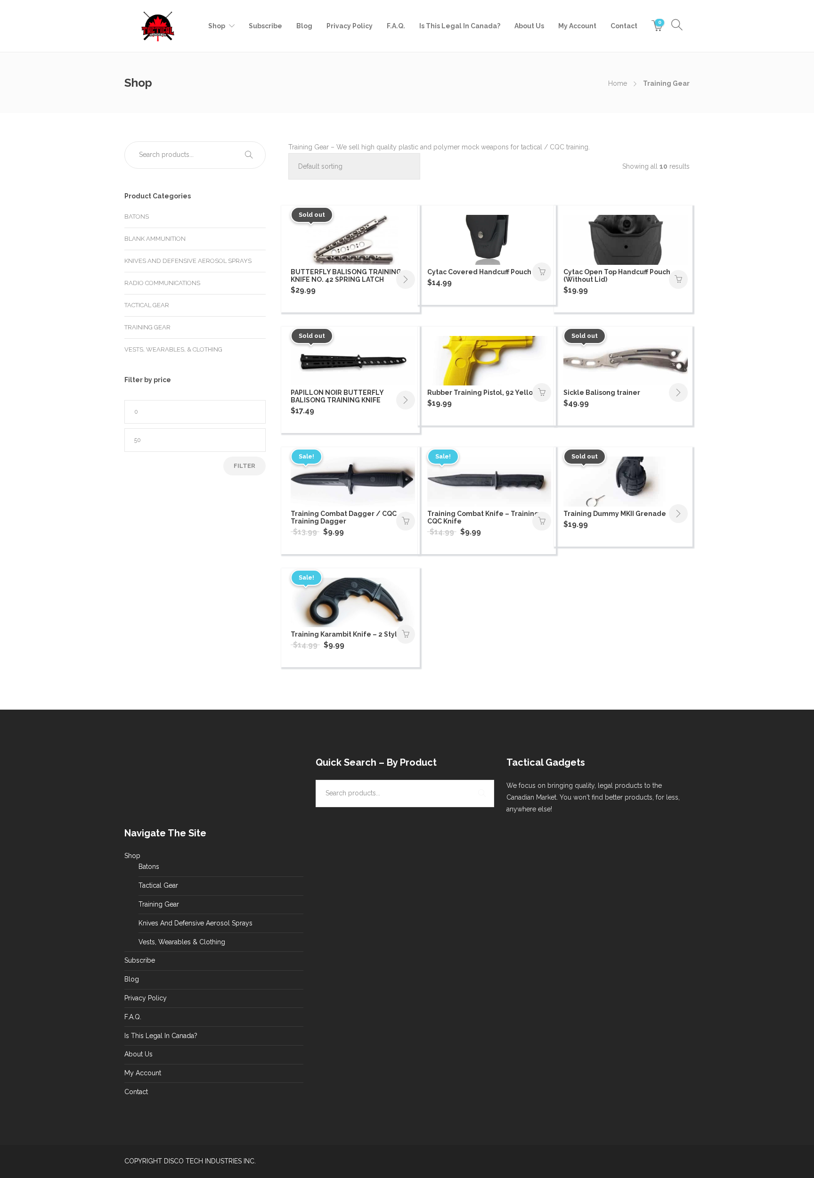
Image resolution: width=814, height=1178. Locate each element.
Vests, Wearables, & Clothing (173, 349)
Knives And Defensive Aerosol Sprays (188, 260)
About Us (529, 26)
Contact (623, 26)
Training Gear (147, 327)
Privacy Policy (349, 26)
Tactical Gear (146, 305)
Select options (405, 634)
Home (617, 83)
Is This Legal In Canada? (459, 26)
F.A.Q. (396, 26)
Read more (405, 279)
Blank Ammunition (155, 238)
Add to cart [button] (541, 271)
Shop (216, 26)
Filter (244, 465)
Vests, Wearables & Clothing (181, 942)
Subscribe (265, 26)
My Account (577, 26)
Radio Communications (162, 282)
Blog (304, 26)
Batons (136, 216)
